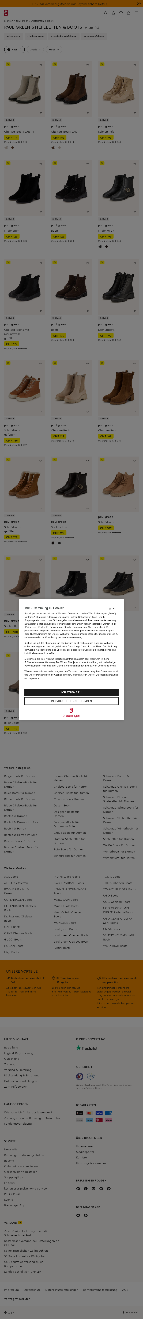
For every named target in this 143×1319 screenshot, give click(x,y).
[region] (71, 659)
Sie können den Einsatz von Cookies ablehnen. (90, 665)
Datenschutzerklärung (107, 674)
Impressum (34, 678)
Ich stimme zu (71, 692)
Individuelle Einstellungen (71, 701)
